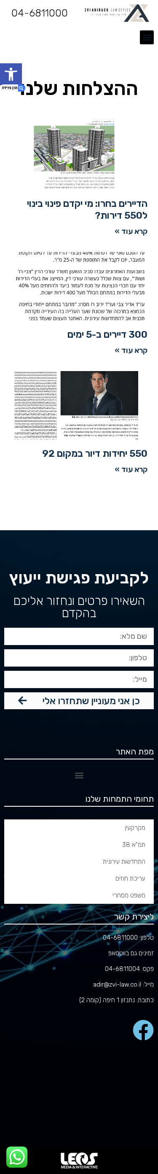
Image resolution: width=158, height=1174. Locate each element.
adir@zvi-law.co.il (117, 984)
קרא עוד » (131, 231)
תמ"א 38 (133, 845)
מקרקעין (135, 828)
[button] (11, 74)
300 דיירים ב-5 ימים (107, 334)
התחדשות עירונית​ (124, 861)
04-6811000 (39, 13)
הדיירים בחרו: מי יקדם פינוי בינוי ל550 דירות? (87, 209)
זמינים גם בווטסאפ (131, 953)
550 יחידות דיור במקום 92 (94, 453)
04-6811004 (122, 969)
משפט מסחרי (128, 895)
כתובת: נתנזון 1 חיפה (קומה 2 (117, 1000)
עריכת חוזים (130, 878)
